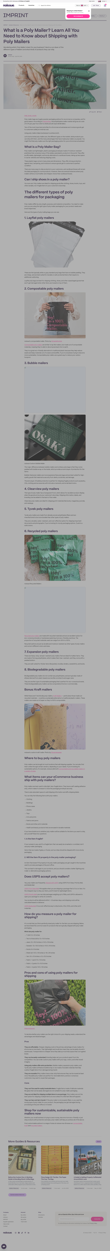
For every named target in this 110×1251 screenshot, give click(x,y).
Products (21, 5)
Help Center (92, 1)
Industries (31, 5)
